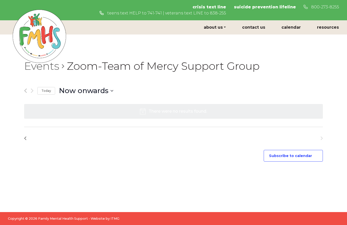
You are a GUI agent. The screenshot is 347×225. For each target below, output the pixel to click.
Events (41, 66)
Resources (328, 27)
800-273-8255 (324, 7)
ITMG (115, 218)
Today (46, 91)
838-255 (218, 13)
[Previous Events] (25, 90)
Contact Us (253, 27)
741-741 (155, 13)
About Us (213, 27)
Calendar (291, 27)
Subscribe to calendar (290, 155)
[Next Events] (32, 90)
